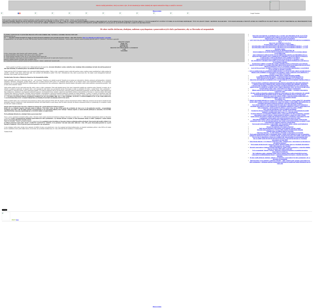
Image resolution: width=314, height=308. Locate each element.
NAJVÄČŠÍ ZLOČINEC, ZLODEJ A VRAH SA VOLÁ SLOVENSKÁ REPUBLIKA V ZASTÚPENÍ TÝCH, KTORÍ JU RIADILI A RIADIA (280, 68)
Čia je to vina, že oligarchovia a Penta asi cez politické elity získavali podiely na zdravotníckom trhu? (280, 137)
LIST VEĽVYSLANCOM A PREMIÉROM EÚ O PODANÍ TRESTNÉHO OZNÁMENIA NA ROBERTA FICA (280, 40)
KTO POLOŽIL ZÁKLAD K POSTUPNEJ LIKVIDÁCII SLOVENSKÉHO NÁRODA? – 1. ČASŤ (280, 46)
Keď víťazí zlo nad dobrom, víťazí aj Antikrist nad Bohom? (280, 109)
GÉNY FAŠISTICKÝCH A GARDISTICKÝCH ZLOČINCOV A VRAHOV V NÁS (280, 59)
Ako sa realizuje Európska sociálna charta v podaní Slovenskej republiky (280, 75)
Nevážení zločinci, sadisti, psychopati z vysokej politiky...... (280, 44)
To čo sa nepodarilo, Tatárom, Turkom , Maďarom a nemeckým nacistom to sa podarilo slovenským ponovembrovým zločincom (280, 151)
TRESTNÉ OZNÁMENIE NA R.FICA (280, 43)
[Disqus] (157, 242)
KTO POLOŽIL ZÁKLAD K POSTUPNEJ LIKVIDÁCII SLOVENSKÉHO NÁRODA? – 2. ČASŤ (280, 47)
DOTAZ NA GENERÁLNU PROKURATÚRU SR (280, 50)
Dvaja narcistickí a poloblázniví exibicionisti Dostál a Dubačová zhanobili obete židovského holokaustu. (280, 82)
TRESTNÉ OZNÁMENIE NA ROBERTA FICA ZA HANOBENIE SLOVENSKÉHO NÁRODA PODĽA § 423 (280, 80)
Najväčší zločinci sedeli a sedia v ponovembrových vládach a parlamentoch (280, 88)
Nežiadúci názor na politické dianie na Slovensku (279, 131)
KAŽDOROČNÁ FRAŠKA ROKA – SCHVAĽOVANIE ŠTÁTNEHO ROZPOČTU (279, 77)
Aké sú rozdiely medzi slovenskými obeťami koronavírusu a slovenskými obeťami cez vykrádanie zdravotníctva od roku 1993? (280, 139)
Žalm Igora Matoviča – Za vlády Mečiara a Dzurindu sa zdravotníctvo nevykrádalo (280, 132)
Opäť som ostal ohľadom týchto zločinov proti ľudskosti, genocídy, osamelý (280, 128)
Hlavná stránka (157, 11)
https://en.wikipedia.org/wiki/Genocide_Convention (97, 37)
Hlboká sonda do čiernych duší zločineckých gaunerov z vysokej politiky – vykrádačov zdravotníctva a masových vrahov (280, 90)
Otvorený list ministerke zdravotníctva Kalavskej (279, 127)
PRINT (14, 220)
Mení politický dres (280, 99)
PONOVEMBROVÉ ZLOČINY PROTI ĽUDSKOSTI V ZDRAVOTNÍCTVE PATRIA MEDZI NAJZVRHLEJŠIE (280, 52)
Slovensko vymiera (280, 49)
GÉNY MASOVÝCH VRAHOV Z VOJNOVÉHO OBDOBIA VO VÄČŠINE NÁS (280, 78)
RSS (17, 220)
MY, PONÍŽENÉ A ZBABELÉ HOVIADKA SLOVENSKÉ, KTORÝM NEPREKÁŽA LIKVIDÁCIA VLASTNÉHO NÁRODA (280, 61)
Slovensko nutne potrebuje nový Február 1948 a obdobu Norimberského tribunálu (280, 129)
